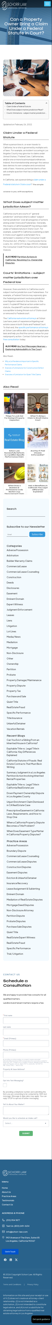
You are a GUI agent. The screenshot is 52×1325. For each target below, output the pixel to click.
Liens (9, 620)
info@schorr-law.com (17, 1231)
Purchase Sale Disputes (19, 926)
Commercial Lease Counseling (23, 571)
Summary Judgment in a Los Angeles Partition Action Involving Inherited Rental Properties (26, 775)
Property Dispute (16, 685)
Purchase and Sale (16, 696)
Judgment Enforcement (19, 609)
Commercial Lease (17, 566)
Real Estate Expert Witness (21, 937)
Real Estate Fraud (16, 707)
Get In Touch (10, 1251)
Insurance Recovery (17, 883)
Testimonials (8, 1201)
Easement (12, 593)
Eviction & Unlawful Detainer (22, 877)
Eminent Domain (15, 598)
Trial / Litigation (15, 953)
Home (5, 1188)
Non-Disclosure (15, 653)
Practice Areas (9, 1196)
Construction (14, 577)
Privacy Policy (32, 1284)
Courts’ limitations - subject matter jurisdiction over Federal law (27, 113)
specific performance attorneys (33, 327)
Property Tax (14, 690)
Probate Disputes (16, 921)
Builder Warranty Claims (19, 560)
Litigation (12, 625)
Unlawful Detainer (16, 723)
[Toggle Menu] (47, 4)
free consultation (11, 339)
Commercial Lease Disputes (22, 861)
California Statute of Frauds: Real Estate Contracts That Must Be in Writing (24, 764)
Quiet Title (12, 701)
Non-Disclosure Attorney (20, 910)
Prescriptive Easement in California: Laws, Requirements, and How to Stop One (26, 813)
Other (10, 658)
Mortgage (12, 647)
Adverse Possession (17, 550)
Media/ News (14, 636)
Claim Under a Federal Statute (19, 106)
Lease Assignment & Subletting (23, 888)
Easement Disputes (17, 872)
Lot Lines (11, 631)
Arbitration (13, 555)
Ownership (13, 663)
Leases (10, 615)
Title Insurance (14, 718)
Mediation (12, 642)
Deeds (10, 582)
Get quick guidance (41, 1319)
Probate (11, 674)
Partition (11, 669)
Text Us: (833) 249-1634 (17, 1226)
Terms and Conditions (12, 1284)
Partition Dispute (16, 915)
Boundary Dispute (16, 850)
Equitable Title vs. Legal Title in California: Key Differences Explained (23, 752)
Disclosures (13, 587)
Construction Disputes (19, 867)
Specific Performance (19, 712)
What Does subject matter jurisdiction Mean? (25, 110)
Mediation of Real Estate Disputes (25, 899)
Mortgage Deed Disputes (20, 905)
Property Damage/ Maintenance (24, 680)
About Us (6, 1192)
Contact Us (7, 1205)
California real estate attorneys (21, 318)
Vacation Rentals (15, 728)
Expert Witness (15, 604)
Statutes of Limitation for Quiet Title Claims (23, 374)
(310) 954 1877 (13, 1220)
